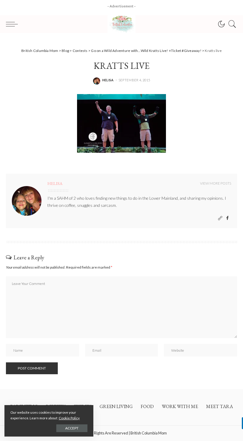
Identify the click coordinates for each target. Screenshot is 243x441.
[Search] (231, 24)
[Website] (220, 218)
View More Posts (215, 183)
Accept (72, 428)
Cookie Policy (69, 418)
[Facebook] (227, 218)
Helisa (108, 80)
